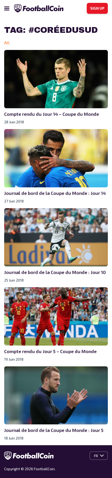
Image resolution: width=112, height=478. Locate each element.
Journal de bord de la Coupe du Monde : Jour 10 (55, 272)
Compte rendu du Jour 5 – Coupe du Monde (50, 351)
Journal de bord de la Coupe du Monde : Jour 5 (53, 430)
